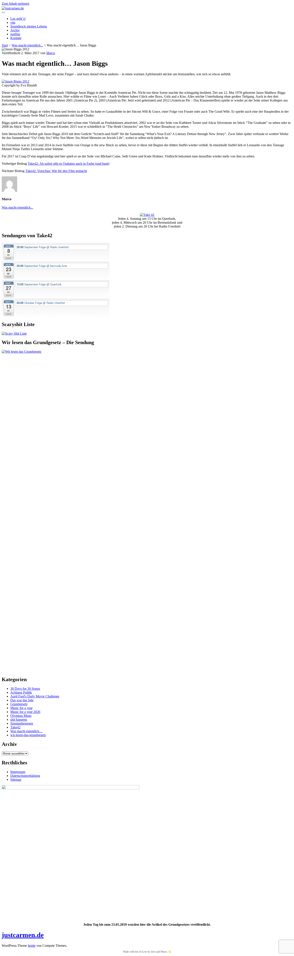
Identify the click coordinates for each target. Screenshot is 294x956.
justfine (15, 34)
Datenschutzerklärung (25, 775)
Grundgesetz (19, 704)
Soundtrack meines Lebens (28, 26)
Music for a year (21, 708)
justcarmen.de (23, 935)
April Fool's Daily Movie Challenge (34, 696)
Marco (50, 53)
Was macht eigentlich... (27, 45)
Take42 (15, 727)
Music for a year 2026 (25, 712)
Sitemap (15, 779)
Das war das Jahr (22, 700)
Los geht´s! (18, 18)
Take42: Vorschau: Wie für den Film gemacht (56, 171)
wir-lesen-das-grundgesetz (28, 735)
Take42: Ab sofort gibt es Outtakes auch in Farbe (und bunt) (68, 163)
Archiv (15, 30)
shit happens (18, 719)
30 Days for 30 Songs (25, 688)
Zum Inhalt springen (15, 3)
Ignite (32, 945)
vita (12, 22)
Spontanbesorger (21, 723)
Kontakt (15, 38)
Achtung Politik (21, 692)
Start (5, 45)
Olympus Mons (20, 715)
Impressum (17, 772)
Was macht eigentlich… (26, 731)
